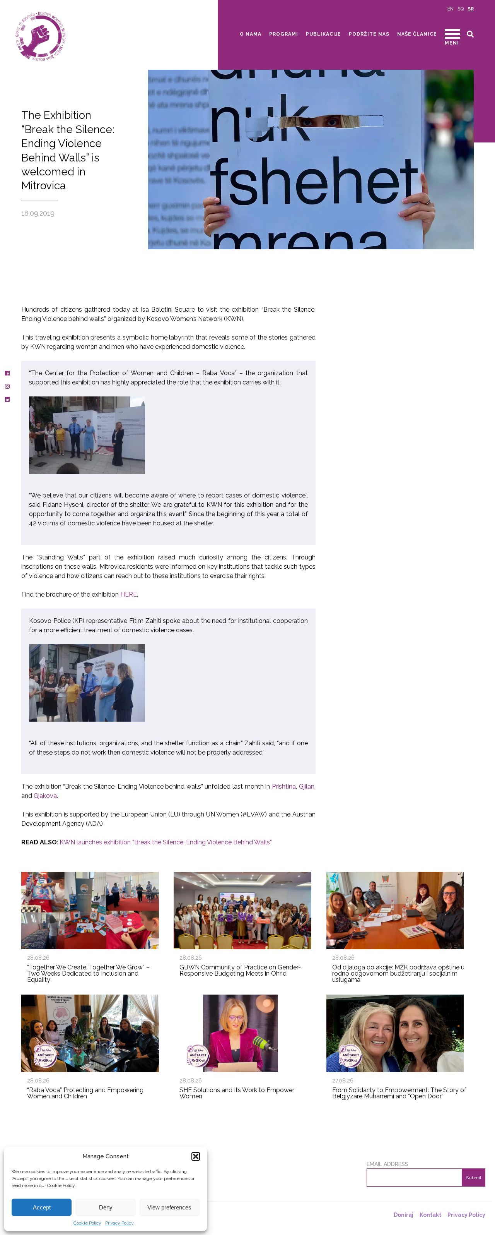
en (450, 9)
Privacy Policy (119, 1223)
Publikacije (323, 34)
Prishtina (284, 786)
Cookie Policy (87, 1223)
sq (460, 9)
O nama (250, 34)
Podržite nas (369, 34)
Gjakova (45, 795)
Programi (283, 34)
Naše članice (417, 34)
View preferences (169, 1207)
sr (471, 9)
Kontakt (430, 1215)
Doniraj (403, 1215)
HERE (128, 594)
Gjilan (306, 786)
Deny (106, 1207)
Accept (42, 1207)
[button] (196, 1156)
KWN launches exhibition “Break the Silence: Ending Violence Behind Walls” (166, 842)
